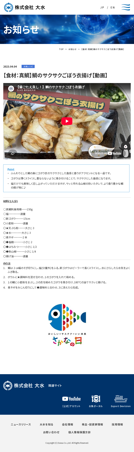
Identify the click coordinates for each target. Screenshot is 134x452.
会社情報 (67, 424)
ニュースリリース (21, 424)
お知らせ (72, 49)
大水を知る (46, 424)
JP (102, 7)
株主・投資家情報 (92, 424)
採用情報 (117, 424)
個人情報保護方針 (79, 432)
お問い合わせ (51, 432)
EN (112, 7)
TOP (61, 49)
